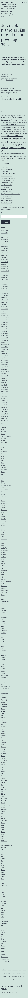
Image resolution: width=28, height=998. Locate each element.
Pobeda (3, 724)
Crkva (2, 481)
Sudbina (3, 870)
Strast (2, 865)
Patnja (2, 715)
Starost (3, 858)
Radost (3, 787)
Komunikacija (4, 590)
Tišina (2, 887)
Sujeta (2, 872)
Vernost (3, 910)
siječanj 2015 (4, 241)
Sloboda (3, 827)
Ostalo (3, 709)
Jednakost (4, 570)
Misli (2, 637)
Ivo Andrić (12, 136)
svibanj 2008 (4, 360)
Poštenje (3, 747)
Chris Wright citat (6, 171)
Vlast (2, 912)
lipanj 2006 (4, 411)
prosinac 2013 (5, 270)
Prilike (2, 769)
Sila (2, 816)
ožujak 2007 (4, 391)
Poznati (3, 756)
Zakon (2, 925)
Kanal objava (4, 957)
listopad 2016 (4, 235)
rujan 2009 (4, 324)
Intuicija (3, 552)
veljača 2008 (4, 367)
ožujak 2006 (4, 418)
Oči (2, 695)
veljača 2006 (4, 420)
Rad (2, 785)
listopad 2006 (5, 402)
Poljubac (3, 735)
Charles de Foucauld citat (8, 173)
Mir (2, 635)
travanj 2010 (4, 308)
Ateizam (3, 440)
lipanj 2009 (4, 331)
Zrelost (3, 948)
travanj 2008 (4, 362)
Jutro (2, 574)
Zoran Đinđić (9, 80)
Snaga (2, 836)
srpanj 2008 (4, 355)
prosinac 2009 (5, 317)
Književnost (4, 586)
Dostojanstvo (4, 503)
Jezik (2, 572)
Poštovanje (4, 749)
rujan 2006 (4, 405)
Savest (3, 807)
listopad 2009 (5, 322)
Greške (3, 530)
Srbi (2, 849)
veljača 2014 (4, 266)
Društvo (3, 505)
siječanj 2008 (4, 369)
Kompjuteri (4, 588)
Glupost (3, 525)
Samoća (3, 802)
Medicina (3, 633)
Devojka (3, 494)
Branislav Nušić (8, 122)
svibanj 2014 (4, 259)
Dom (2, 498)
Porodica (3, 742)
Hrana (2, 536)
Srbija (16, 78)
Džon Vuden (12, 127)
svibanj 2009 (4, 333)
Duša (2, 512)
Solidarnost (4, 840)
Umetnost (3, 901)
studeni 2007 (4, 373)
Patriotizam (4, 717)
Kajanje (3, 577)
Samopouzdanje (5, 805)
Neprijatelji (4, 679)
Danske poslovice (6, 485)
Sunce (2, 876)
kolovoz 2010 (4, 300)
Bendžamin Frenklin (11, 120)
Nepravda (3, 677)
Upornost (3, 903)
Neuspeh (3, 684)
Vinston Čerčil (20, 156)
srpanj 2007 (4, 382)
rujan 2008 (4, 351)
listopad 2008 (5, 349)
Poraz (2, 740)
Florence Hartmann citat (8, 200)
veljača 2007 (4, 393)
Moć (2, 644)
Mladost (3, 641)
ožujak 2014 (4, 264)
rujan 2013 (4, 277)
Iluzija (2, 545)
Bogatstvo (4, 451)
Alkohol (3, 429)
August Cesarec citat (6, 196)
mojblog (6, 76)
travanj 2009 (4, 335)
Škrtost (3, 823)
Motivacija (4, 650)
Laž (2, 603)
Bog (2, 449)
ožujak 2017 (4, 232)
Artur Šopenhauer (15, 117)
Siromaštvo (4, 818)
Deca (2, 487)
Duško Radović (12, 125)
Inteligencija (4, 550)
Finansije (3, 521)
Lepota (3, 608)
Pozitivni (3, 753)
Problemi (3, 773)
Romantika (4, 800)
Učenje (3, 896)
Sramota (3, 847)
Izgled (2, 568)
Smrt (2, 834)
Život (2, 939)
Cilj (2, 474)
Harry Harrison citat (6, 185)
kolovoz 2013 (4, 279)
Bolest (2, 456)
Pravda (3, 758)
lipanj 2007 (4, 385)
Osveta (3, 711)
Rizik (2, 796)
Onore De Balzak (17, 153)
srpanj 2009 (4, 329)
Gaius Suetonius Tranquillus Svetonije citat (12, 207)
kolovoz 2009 (5, 326)
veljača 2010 (4, 313)
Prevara (3, 764)
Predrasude (4, 760)
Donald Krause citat (6, 169)
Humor (3, 541)
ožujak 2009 (4, 338)
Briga (2, 463)
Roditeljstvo (4, 798)
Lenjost (3, 606)
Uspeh (2, 905)
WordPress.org (5, 961)
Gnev (2, 527)
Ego (2, 514)
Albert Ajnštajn (12, 115)
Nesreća (3, 682)
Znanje (3, 946)
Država (3, 507)
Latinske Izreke (5, 601)
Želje (2, 934)
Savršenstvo (4, 809)
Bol (2, 454)
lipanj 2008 (4, 358)
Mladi (2, 639)
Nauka (2, 671)
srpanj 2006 (4, 409)
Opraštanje (4, 704)
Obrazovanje (4, 693)
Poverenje (3, 751)
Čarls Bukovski (21, 158)
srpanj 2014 (4, 255)
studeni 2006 (4, 400)
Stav (2, 861)
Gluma (2, 523)
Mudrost (3, 655)
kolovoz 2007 (4, 380)
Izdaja (2, 565)
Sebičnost (3, 811)
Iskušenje (3, 557)
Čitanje (3, 476)
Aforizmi (3, 427)
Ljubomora (4, 617)
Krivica (3, 597)
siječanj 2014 (4, 268)
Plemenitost (4, 722)
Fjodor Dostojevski (17, 129)
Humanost (4, 539)
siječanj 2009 (4, 342)
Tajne (2, 883)
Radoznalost (4, 789)
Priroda (3, 771)
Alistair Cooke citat (6, 198)
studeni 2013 (4, 273)
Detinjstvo (4, 492)
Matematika (4, 630)
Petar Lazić (11, 156)
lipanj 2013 (4, 284)
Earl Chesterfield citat (7, 182)
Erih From (18, 127)
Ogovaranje (4, 700)
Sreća (2, 856)
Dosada (3, 501)
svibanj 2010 (4, 306)
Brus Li (16, 122)
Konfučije (15, 142)
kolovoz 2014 (4, 253)
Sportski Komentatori (7, 845)
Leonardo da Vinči (11, 145)
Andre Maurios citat (6, 205)
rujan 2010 (4, 297)
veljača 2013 (4, 293)
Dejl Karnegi (21, 122)
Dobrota (3, 496)
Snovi (2, 838)
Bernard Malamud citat (7, 209)
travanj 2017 (4, 230)
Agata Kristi (4, 115)
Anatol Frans (22, 115)
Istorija (3, 563)
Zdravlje (3, 932)
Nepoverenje (4, 675)
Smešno (3, 832)
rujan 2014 (4, 250)
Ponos (2, 738)
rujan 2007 (4, 378)
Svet (2, 881)
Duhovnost (4, 510)
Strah (2, 863)
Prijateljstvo (4, 767)
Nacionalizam (4, 662)
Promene (3, 776)
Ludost (3, 624)
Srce (2, 854)
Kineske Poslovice (6, 581)
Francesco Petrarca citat (8, 178)
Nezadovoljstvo (5, 686)
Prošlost (13, 78)
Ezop (11, 129)
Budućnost (4, 469)
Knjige (2, 583)
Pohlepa (3, 731)
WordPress (14, 992)
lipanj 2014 (4, 257)
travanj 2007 (4, 389)
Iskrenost (3, 554)
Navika (3, 673)
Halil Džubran (14, 133)
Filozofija (3, 519)
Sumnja (3, 874)
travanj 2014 (4, 262)
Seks (2, 814)
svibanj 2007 (4, 387)
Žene (2, 937)
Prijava (3, 954)
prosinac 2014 (5, 244)
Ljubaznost (4, 615)
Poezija (3, 726)
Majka (2, 626)
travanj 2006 (4, 416)
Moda (2, 646)
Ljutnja (3, 621)
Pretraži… (3, 213)
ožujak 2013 (4, 291)
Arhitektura (4, 438)
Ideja (2, 543)
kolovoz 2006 (5, 407)
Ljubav (3, 612)
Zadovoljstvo (4, 921)
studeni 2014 (4, 246)
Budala (3, 465)
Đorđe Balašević (4, 160)
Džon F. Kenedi (5, 127)
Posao (2, 744)
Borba (2, 458)
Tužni (2, 894)
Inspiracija (4, 548)
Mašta (2, 628)
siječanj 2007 (4, 396)
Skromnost (4, 820)
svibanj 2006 (4, 414)
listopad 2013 (4, 275)
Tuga (2, 892)
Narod (2, 666)
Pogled (3, 729)
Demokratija (4, 489)
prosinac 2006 (5, 398)
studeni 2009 (4, 320)
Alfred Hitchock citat (6, 176)
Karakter (3, 579)
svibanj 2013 (4, 286)
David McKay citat (6, 191)
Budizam (3, 467)
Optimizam (4, 706)
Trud (2, 890)
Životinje (3, 941)
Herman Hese (22, 133)
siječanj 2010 (4, 315)
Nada (2, 664)
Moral (2, 648)
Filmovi (3, 516)
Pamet (2, 713)
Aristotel (4, 117)
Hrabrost (3, 534)
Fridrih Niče (10, 131)
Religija (3, 794)
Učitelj (2, 899)
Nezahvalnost (5, 688)
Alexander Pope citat (6, 189)
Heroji (2, 532)
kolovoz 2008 (5, 353)
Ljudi (2, 619)
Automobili (4, 442)
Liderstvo (3, 610)
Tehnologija (4, 885)
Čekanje (3, 472)
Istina (2, 561)
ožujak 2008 (4, 364)
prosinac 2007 (5, 371)
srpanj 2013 (4, 282)
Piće (2, 720)
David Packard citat (6, 202)
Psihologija (4, 780)
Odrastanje (4, 697)
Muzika (3, 659)
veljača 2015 (4, 239)
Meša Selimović (8, 151)
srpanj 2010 (4, 302)
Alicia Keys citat (5, 167)
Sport (2, 843)
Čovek (2, 478)
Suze (2, 878)
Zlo (2, 943)
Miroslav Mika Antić (16, 151)
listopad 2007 (4, 376)
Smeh (2, 829)
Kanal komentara (5, 959)
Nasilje (3, 668)
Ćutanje (3, 483)
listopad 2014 (4, 248)
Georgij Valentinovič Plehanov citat (10, 194)
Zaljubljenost (4, 928)
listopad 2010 (4, 295)
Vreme (3, 919)
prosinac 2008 (5, 344)
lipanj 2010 (4, 304)
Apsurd (3, 434)
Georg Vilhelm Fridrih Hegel (19, 131)
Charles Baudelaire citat (7, 180)
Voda (2, 914)
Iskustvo (3, 559)
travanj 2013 (4, 288)
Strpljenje (3, 867)
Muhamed (6, 153)
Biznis (2, 447)
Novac (3, 691)
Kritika (2, 595)
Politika (3, 733)
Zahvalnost (4, 923)
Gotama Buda (6, 133)
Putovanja (3, 782)
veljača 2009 (4, 340)
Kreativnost (4, 592)
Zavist (2, 930)
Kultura (3, 599)
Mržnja (3, 653)
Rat (2, 791)
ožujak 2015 (4, 237)
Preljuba (3, 762)
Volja (2, 916)
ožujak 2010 (4, 311)
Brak (2, 460)
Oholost (3, 702)
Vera (2, 908)
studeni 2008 (4, 346)
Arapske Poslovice (6, 436)
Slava (2, 825)
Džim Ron (22, 125)
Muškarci (3, 657)
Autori (2, 445)
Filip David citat (5, 187)
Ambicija (3, 431)
